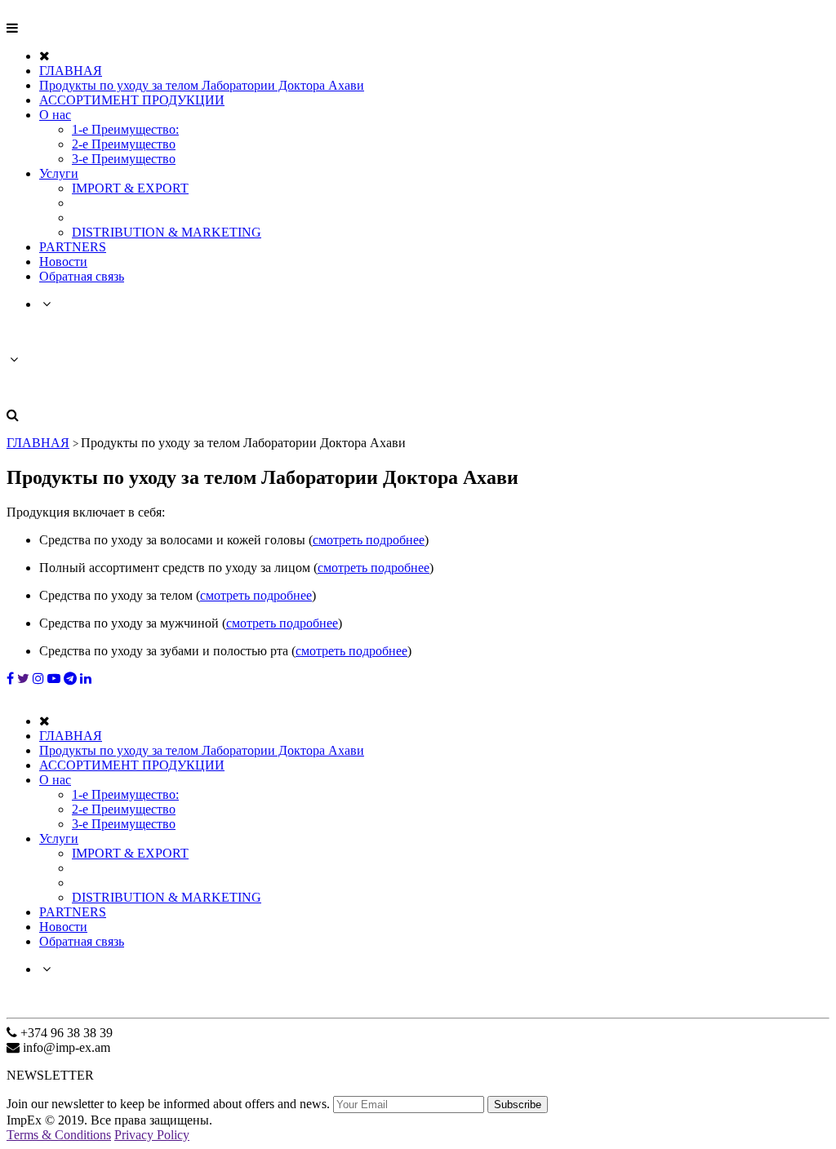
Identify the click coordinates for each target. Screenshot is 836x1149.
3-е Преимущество (124, 159)
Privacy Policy (151, 1135)
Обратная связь (81, 276)
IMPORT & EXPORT (130, 188)
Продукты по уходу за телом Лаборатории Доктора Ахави (201, 85)
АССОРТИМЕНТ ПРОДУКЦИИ (132, 100)
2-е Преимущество (124, 144)
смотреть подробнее (369, 540)
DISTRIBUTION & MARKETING (166, 232)
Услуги (58, 173)
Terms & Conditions (59, 1135)
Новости (63, 261)
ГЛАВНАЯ (70, 71)
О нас (55, 115)
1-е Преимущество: (125, 129)
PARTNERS (72, 247)
